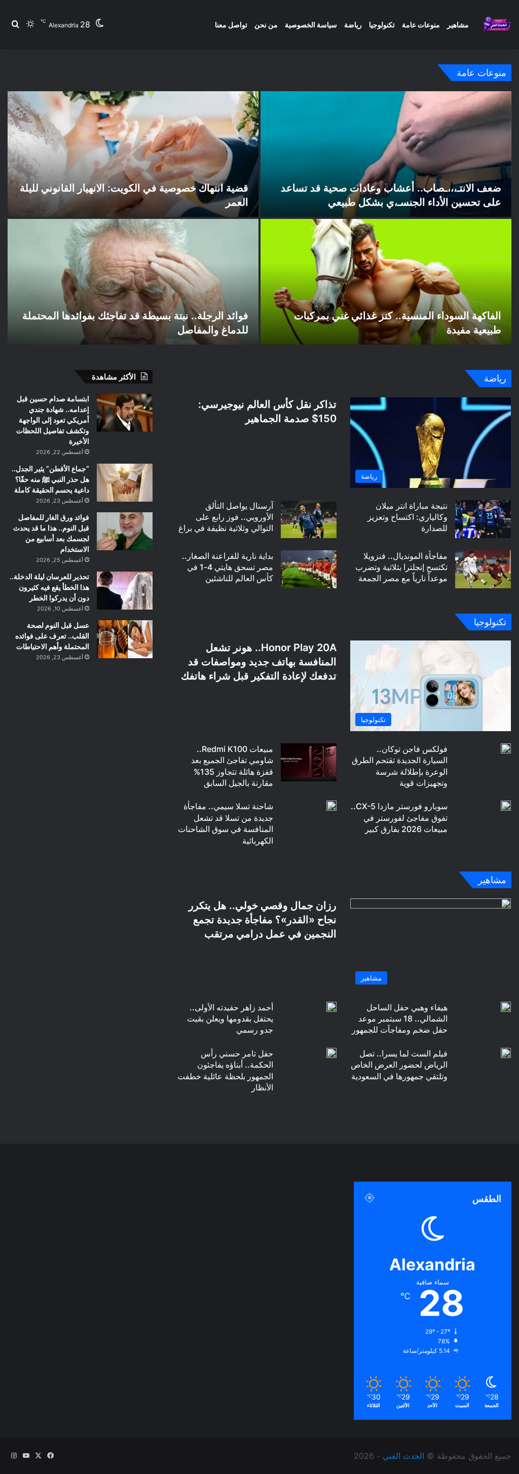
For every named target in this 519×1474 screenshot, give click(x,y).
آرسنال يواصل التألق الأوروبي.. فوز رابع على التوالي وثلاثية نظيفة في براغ (225, 517)
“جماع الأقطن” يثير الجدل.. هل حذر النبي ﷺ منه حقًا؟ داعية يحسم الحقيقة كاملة (50, 479)
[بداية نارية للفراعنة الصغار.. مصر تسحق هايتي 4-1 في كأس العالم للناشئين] (309, 569)
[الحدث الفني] (497, 24)
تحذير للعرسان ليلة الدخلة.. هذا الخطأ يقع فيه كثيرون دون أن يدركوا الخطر (49, 587)
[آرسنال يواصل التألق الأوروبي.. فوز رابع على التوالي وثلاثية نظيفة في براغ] (309, 519)
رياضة (353, 24)
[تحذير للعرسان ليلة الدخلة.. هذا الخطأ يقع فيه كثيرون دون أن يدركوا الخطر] (125, 591)
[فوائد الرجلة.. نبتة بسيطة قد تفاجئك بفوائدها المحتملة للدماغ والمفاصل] (133, 282)
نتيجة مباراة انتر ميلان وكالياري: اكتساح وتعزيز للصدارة (407, 517)
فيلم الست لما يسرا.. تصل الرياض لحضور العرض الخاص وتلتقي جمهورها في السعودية (399, 1064)
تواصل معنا (231, 24)
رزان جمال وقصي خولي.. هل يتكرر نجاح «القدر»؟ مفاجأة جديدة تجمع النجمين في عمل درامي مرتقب (263, 919)
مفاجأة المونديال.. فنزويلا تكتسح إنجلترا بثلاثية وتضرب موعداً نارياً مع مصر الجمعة (401, 567)
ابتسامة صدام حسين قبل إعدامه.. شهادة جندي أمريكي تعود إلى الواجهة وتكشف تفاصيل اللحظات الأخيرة (52, 419)
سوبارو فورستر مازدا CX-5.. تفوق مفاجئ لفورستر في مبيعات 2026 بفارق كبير (399, 817)
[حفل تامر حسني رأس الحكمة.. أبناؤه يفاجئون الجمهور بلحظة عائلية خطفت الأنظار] (331, 1053)
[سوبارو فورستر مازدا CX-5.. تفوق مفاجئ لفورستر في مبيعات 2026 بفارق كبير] (506, 806)
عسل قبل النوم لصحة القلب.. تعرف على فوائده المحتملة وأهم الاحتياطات (52, 636)
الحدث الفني (403, 1456)
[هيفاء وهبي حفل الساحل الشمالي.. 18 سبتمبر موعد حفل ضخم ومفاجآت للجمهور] (506, 1007)
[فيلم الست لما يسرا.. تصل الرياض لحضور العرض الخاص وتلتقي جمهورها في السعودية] (506, 1053)
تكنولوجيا (382, 24)
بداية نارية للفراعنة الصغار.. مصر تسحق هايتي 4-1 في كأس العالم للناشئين (227, 567)
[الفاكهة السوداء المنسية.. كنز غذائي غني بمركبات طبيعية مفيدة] (386, 282)
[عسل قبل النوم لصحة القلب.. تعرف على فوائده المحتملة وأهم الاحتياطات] (125, 639)
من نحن (266, 24)
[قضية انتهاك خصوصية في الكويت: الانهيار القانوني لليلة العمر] (133, 154)
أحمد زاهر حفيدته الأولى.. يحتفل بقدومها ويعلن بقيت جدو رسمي (230, 1018)
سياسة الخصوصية (311, 24)
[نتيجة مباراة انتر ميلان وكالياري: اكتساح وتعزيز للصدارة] (483, 519)
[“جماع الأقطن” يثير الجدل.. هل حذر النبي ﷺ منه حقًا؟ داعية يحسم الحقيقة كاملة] (125, 483)
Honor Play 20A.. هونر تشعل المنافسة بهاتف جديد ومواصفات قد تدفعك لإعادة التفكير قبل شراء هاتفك (259, 661)
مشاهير (458, 24)
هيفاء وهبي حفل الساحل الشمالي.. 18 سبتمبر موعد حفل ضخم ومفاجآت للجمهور (400, 1018)
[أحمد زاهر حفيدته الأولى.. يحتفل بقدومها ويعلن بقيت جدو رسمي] (331, 1007)
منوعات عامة (421, 24)
